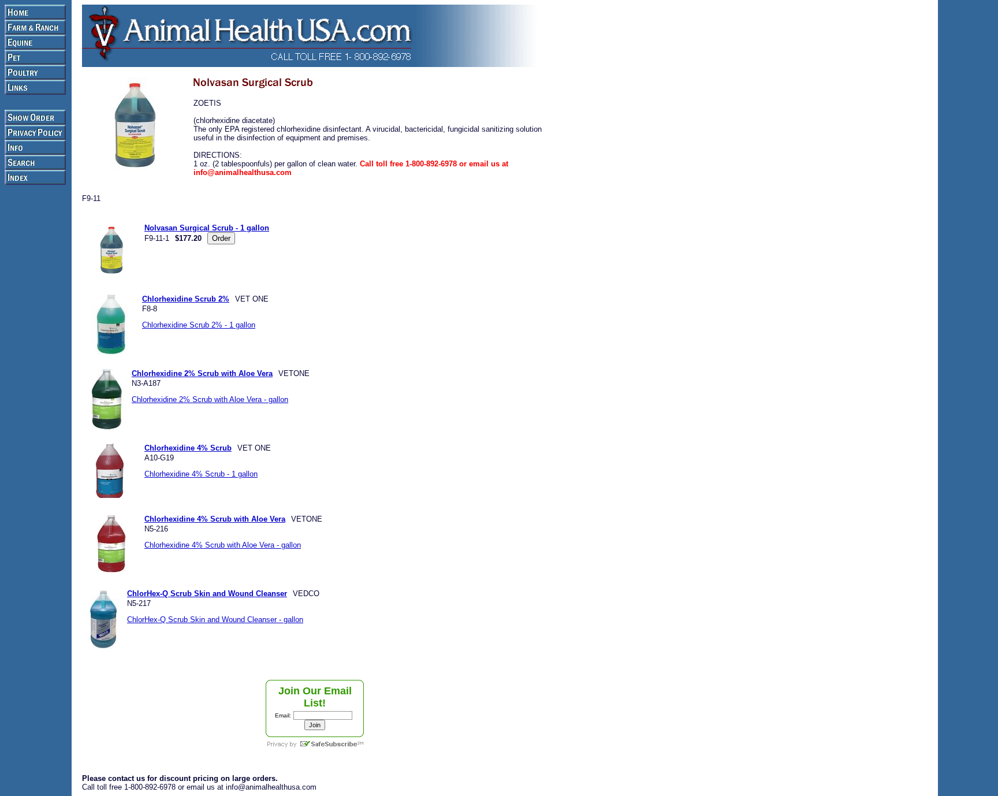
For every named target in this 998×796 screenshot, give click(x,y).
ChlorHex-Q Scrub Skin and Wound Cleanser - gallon (215, 619)
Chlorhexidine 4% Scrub (188, 448)
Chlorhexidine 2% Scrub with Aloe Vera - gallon (210, 399)
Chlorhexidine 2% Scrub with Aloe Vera (202, 373)
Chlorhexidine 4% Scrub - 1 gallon (201, 474)
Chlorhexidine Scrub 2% (185, 299)
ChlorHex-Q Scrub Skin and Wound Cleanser (207, 593)
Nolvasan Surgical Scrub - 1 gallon (206, 228)
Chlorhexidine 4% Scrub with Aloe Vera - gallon (222, 545)
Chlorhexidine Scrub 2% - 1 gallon (198, 325)
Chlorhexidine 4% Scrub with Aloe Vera (214, 519)
